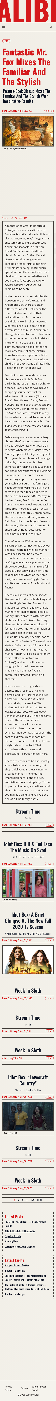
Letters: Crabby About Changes (20, 1246)
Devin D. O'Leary (9, 110)
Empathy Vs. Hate (13, 1236)
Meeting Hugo (11, 1241)
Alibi (4, 1058)
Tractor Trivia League (15, 1270)
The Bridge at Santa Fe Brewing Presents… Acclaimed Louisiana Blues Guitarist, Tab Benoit (27, 1287)
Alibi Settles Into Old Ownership (20, 1231)
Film (6, 41)
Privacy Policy (8, 1388)
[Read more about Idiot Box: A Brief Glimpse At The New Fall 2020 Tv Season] (28, 961)
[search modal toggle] (51, 27)
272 (32, 1200)
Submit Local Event (39, 1388)
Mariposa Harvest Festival (17, 1265)
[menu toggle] (3, 27)
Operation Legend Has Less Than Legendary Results (25, 1224)
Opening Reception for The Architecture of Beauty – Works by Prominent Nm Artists (25, 1277)
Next (39, 1200)
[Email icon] (25, 218)
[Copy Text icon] (21, 218)
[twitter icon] (16, 218)
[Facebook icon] (12, 218)
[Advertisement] (28, 183)
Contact (25, 1388)
